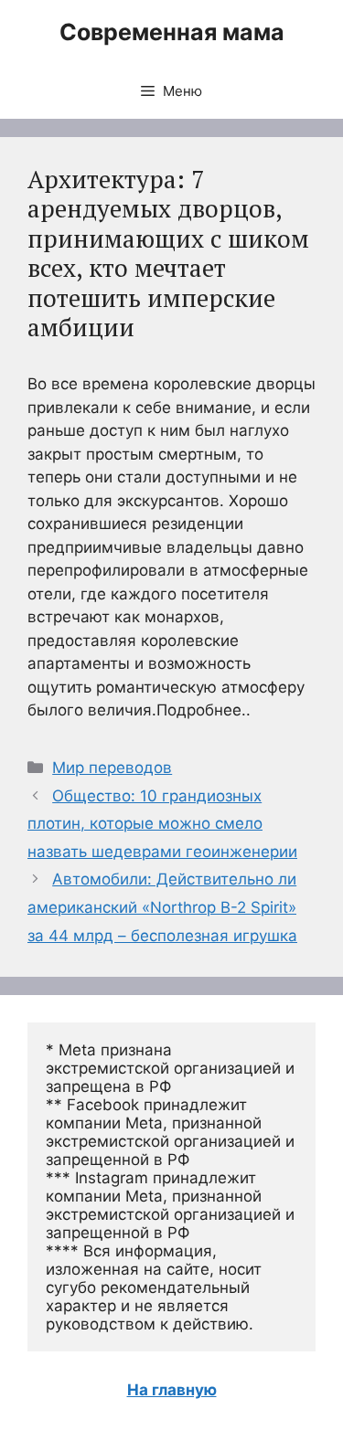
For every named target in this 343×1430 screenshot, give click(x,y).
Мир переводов (112, 767)
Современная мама (171, 32)
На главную (172, 1390)
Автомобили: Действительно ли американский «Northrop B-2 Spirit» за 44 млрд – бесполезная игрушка (162, 907)
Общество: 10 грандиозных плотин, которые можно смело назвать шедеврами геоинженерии (162, 824)
